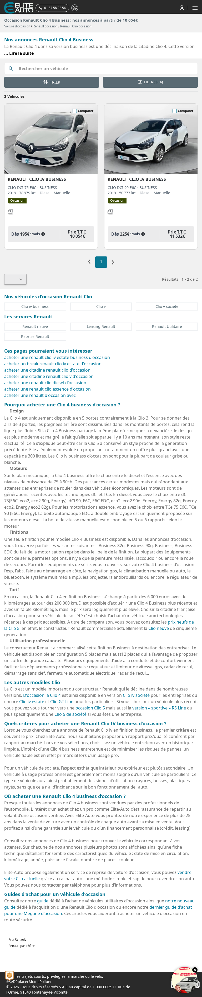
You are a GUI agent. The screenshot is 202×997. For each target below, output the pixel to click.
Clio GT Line (61, 701)
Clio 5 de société (70, 714)
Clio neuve (158, 628)
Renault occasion (45, 26)
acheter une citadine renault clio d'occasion (47, 370)
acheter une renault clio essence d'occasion (47, 389)
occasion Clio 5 (90, 708)
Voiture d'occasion (17, 26)
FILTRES (153, 81)
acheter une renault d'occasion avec (40, 395)
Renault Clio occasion (76, 26)
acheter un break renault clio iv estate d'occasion (53, 364)
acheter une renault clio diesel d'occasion (45, 383)
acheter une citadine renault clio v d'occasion (49, 376)
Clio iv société (136, 695)
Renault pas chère (21, 945)
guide (42, 901)
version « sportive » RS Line (159, 708)
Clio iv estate (31, 701)
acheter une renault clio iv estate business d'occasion (57, 357)
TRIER (54, 82)
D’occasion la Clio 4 (42, 695)
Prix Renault (17, 939)
